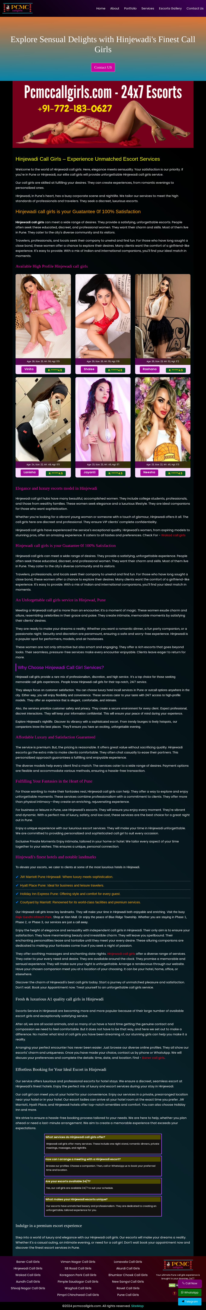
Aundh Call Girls (28, 1281)
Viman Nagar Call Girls (78, 1262)
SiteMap (137, 1306)
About (114, 8)
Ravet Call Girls (128, 1288)
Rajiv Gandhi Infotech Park (33, 917)
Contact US (103, 67)
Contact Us (195, 8)
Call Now (191, 1283)
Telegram (191, 1301)
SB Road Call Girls (78, 1268)
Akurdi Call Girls (128, 1268)
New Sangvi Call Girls (128, 1281)
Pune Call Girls (128, 1295)
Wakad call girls (173, 535)
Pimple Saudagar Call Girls (78, 1281)
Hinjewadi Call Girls (28, 1268)
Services (147, 8)
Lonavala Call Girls (128, 1262)
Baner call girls (153, 1058)
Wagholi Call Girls (78, 1288)
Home (100, 8)
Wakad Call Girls (28, 1275)
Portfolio (130, 8)
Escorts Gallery (170, 8)
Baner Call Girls (28, 1262)
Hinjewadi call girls (121, 954)
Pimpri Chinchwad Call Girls (78, 1295)
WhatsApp (191, 1292)
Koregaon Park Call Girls (78, 1275)
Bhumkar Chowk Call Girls (128, 1275)
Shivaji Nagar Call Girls (28, 1288)
